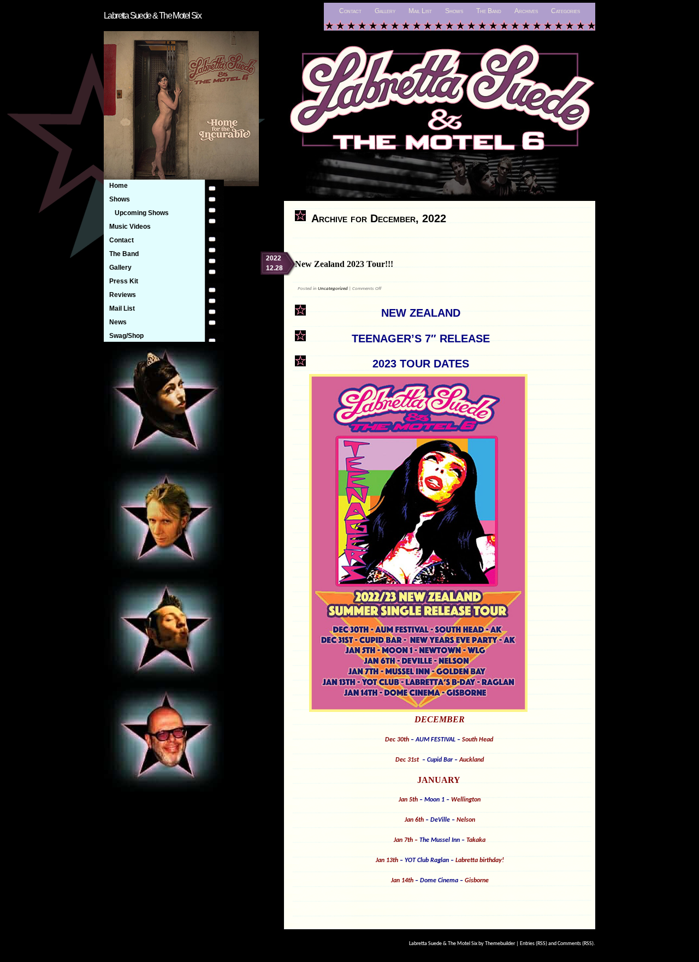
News (118, 322)
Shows (454, 11)
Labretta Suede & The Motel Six (152, 15)
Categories (565, 11)
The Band (488, 11)
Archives (526, 11)
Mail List (420, 11)
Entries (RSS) (533, 944)
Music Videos (130, 226)
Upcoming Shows (142, 213)
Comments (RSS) (576, 944)
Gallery (385, 11)
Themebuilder (500, 944)
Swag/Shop (126, 336)
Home (118, 185)
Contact (350, 11)
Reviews (122, 295)
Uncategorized (333, 288)
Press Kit (123, 281)
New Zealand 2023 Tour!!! (344, 264)
